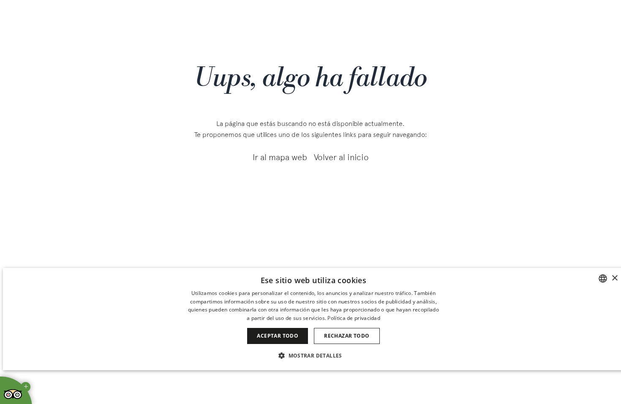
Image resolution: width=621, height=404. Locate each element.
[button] (313, 355)
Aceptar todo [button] (277, 335)
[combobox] (603, 278)
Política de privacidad (353, 318)
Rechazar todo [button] (346, 335)
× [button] (614, 278)
